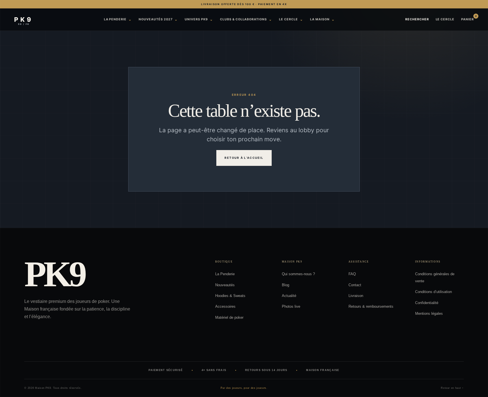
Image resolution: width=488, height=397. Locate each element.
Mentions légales (429, 313)
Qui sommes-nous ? (298, 274)
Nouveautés (225, 285)
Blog (285, 285)
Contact (354, 285)
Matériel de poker (229, 317)
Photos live (291, 306)
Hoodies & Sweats (230, 296)
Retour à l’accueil (244, 157)
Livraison (355, 296)
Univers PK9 (199, 19)
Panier (467, 19)
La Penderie (118, 19)
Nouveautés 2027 (158, 19)
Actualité (289, 296)
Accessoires (225, 306)
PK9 (54, 274)
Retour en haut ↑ (452, 388)
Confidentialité (426, 303)
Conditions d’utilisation (433, 292)
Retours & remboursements (370, 306)
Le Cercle (291, 19)
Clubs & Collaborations (246, 19)
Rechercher (417, 19)
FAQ (352, 274)
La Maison (322, 19)
